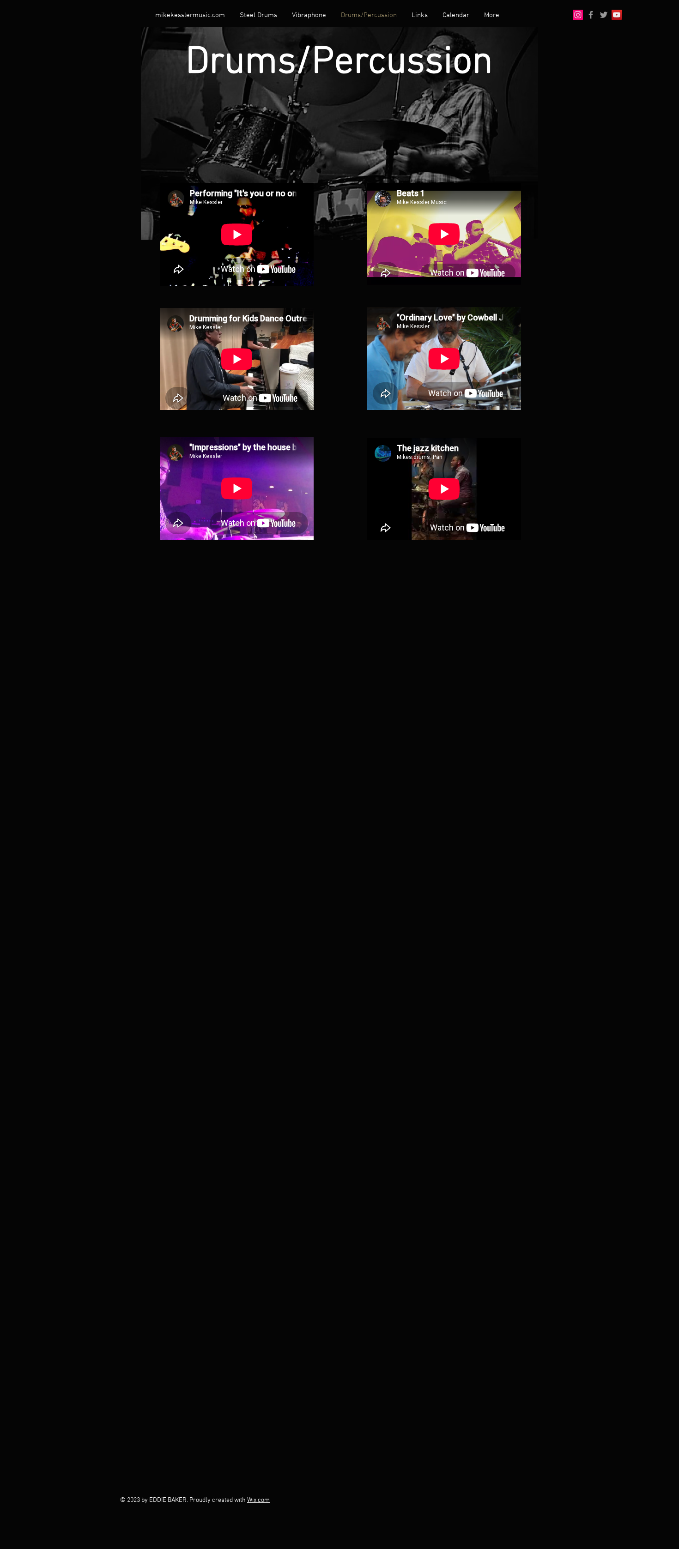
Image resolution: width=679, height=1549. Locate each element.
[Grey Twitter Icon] (604, 15)
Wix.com (258, 1500)
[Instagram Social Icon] (578, 15)
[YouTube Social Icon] (617, 15)
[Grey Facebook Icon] (591, 15)
